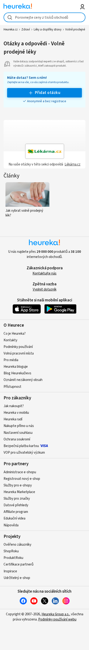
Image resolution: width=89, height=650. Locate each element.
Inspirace (10, 571)
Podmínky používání (18, 346)
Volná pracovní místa (19, 353)
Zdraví (25, 29)
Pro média (11, 360)
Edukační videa (14, 518)
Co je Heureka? (15, 333)
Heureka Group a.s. (55, 614)
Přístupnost (12, 386)
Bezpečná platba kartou (21, 445)
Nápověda (11, 525)
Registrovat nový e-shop (22, 478)
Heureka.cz (11, 29)
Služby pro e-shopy (18, 485)
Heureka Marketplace (19, 492)
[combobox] (44, 17)
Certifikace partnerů (18, 564)
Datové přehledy (16, 505)
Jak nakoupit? (14, 406)
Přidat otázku (47, 93)
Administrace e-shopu (20, 472)
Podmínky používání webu (57, 619)
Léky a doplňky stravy (47, 29)
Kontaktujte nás (44, 273)
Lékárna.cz (72, 164)
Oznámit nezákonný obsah (23, 379)
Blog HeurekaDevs (17, 373)
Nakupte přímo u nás (19, 425)
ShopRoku (11, 551)
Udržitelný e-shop (17, 577)
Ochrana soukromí (17, 439)
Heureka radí (13, 419)
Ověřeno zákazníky (17, 544)
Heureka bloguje (16, 366)
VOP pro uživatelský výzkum (24, 452)
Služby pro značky (17, 498)
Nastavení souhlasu (18, 432)
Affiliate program (16, 511)
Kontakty (10, 340)
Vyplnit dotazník (44, 289)
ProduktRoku (13, 557)
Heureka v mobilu (16, 412)
